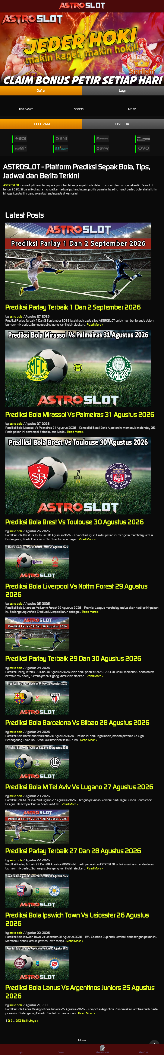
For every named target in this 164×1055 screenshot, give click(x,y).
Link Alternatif (102, 1052)
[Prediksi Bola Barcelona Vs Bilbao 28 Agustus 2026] (82, 698)
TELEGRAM (41, 124)
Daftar (41, 90)
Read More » (95, 324)
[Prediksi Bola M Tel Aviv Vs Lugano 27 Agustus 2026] (82, 762)
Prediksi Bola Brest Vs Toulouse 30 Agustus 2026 (74, 522)
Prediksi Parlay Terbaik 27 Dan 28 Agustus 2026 (73, 851)
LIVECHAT (123, 124)
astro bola (15, 316)
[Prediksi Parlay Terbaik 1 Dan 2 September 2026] (82, 261)
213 (18, 1021)
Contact (61, 1052)
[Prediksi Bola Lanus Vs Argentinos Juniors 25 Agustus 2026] (82, 963)
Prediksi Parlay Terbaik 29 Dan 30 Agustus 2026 (73, 658)
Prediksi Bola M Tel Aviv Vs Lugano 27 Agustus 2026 (79, 787)
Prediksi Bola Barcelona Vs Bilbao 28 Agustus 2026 (77, 722)
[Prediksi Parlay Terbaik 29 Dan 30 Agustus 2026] (82, 634)
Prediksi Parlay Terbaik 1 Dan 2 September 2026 (73, 307)
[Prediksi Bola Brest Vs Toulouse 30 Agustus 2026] (82, 475)
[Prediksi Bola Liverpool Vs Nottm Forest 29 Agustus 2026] (82, 562)
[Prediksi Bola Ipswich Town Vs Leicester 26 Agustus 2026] (82, 891)
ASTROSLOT (11, 185)
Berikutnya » (30, 1021)
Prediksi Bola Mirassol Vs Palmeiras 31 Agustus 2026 (79, 414)
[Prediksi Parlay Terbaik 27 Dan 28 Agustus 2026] (82, 827)
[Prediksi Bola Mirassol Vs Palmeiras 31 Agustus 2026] (82, 368)
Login (123, 90)
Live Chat (143, 1052)
